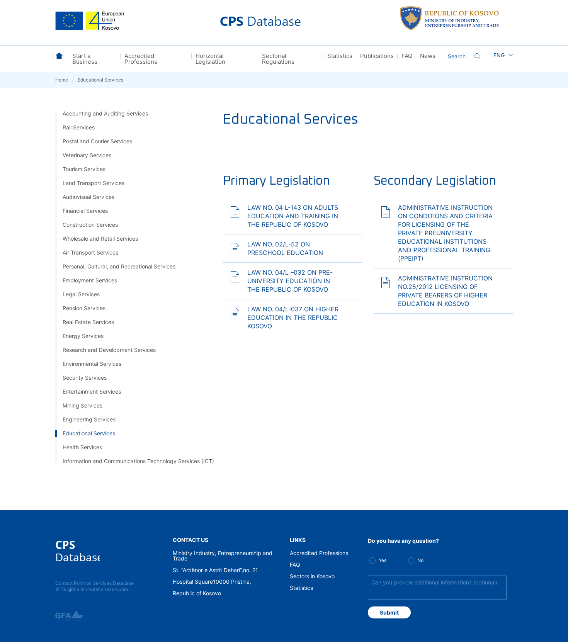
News (427, 55)
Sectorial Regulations (278, 58)
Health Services (82, 447)
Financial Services (85, 210)
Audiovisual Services (88, 197)
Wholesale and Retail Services (100, 238)
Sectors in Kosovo (312, 576)
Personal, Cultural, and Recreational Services (119, 266)
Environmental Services (92, 363)
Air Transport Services (90, 252)
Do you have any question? (403, 540)
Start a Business (84, 58)
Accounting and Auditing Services (105, 113)
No (420, 560)
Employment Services (90, 280)
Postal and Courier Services (97, 141)
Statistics (339, 55)
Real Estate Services (88, 322)
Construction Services (90, 224)
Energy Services (83, 336)
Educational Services (89, 433)
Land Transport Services (93, 183)
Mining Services (82, 405)
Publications (377, 55)
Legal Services (81, 294)
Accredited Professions (140, 58)
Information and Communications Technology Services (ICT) (138, 461)
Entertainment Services (92, 391)
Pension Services (84, 308)
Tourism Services (84, 169)
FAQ (406, 55)
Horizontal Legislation (210, 58)
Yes (382, 560)
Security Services (85, 377)
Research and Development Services (109, 349)
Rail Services (79, 127)
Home (64, 80)
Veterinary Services (87, 155)
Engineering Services (89, 419)
